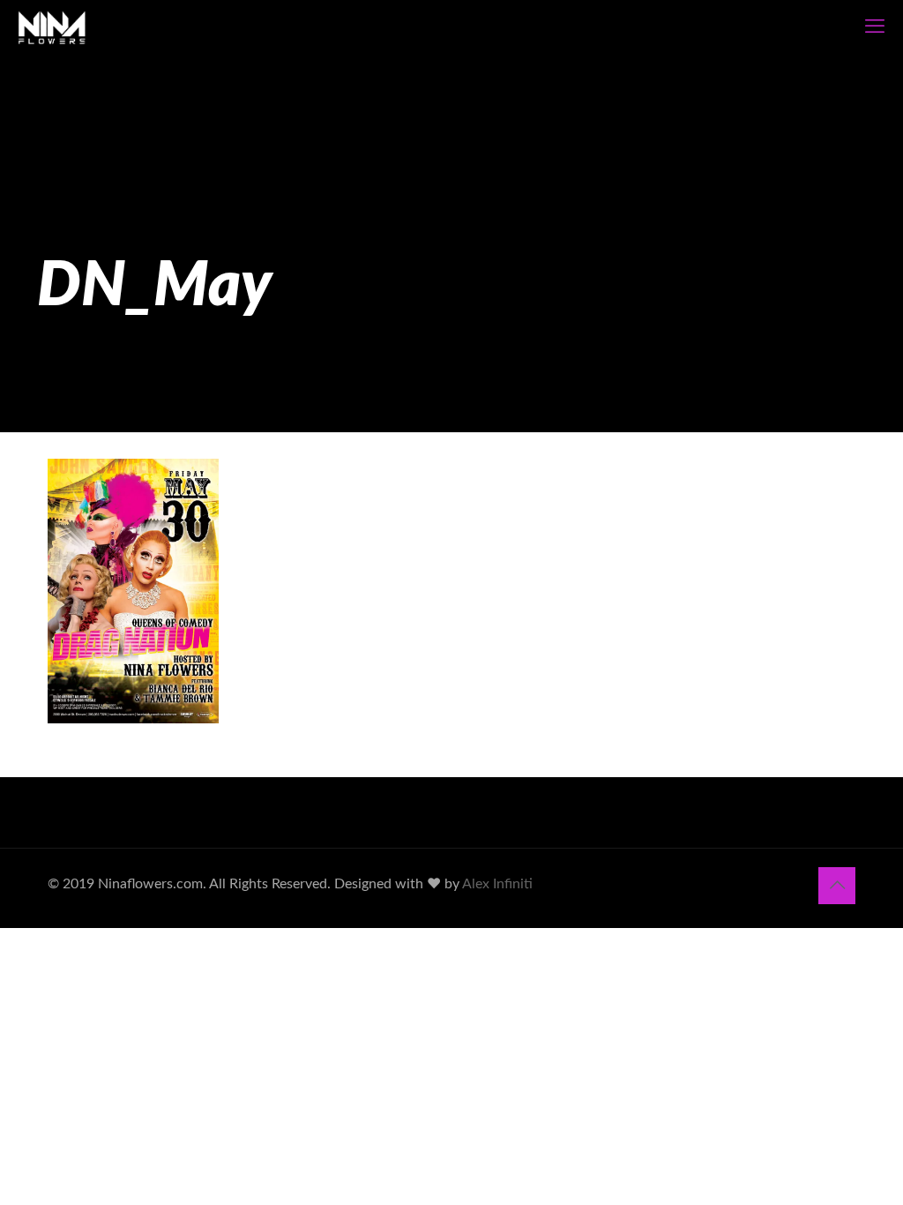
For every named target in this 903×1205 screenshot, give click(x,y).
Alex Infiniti (497, 884)
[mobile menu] (875, 26)
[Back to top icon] (836, 885)
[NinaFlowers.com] (52, 26)
